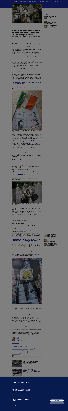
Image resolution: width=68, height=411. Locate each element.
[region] (34, 394)
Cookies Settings (57, 403)
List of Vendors (15, 406)
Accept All (57, 400)
